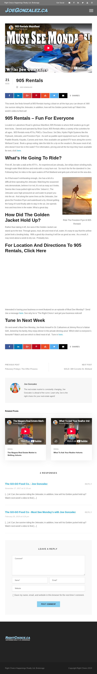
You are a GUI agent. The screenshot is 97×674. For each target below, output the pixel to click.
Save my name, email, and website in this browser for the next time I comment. (49, 595)
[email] (69, 3)
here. (21, 313)
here (19, 151)
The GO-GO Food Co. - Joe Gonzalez (26, 484)
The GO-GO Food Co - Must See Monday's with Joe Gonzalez (40, 512)
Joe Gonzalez (26, 87)
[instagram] (92, 3)
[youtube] (87, 3)
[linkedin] (78, 3)
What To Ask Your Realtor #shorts (68, 453)
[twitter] (82, 3)
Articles (10, 449)
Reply (88, 484)
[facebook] (73, 3)
